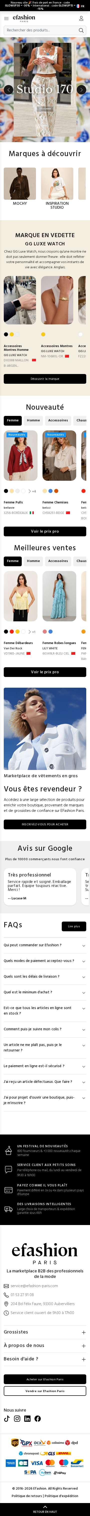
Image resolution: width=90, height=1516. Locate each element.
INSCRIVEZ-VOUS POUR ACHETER (45, 824)
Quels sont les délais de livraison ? (32, 977)
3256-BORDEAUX (16, 513)
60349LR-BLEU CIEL (55, 653)
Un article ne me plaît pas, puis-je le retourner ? (33, 1047)
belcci (46, 507)
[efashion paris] (26, 18)
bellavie (9, 507)
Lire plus (74, 926)
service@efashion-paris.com (34, 1286)
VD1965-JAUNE (14, 653)
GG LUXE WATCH (15, 355)
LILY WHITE (50, 648)
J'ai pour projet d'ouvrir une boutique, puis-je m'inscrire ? (39, 1100)
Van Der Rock (13, 648)
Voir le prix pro (45, 531)
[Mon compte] (81, 19)
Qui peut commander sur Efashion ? (33, 945)
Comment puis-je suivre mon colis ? (33, 1029)
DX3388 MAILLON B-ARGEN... (16, 363)
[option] (45, 89)
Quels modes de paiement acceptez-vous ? (39, 961)
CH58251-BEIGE (53, 513)
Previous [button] (8, 90)
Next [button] (81, 90)
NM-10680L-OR (52, 356)
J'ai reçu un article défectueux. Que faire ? (38, 1082)
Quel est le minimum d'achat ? (28, 992)
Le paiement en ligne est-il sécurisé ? (34, 1066)
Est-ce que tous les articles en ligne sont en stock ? (38, 1011)
